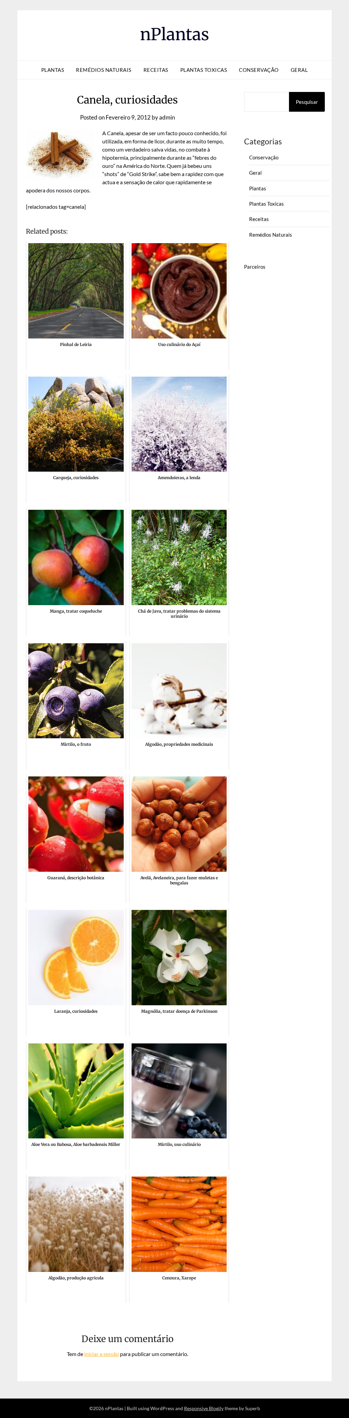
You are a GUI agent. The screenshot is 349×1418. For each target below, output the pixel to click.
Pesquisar (307, 102)
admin (167, 117)
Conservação (259, 70)
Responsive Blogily (204, 1408)
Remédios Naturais (104, 70)
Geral (299, 70)
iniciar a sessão (101, 1354)
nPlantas (174, 34)
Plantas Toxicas (203, 70)
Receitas (155, 70)
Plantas (52, 70)
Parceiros (254, 267)
